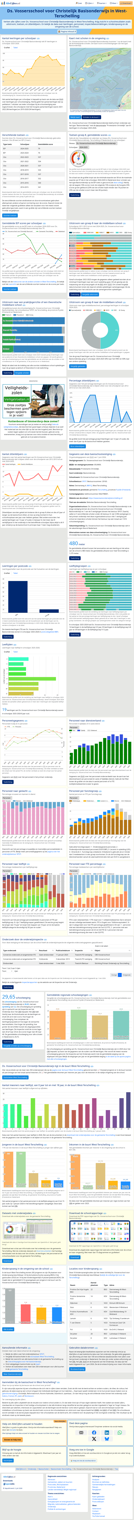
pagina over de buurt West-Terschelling (67, 1070)
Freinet (11, 1396)
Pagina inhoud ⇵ (68, 31)
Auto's (50, 1496)
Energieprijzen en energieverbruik (61, 1501)
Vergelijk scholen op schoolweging (17, 1046)
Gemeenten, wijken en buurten (60, 1482)
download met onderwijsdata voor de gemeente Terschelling (91, 1135)
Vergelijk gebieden (78, 366)
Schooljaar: (73, 147)
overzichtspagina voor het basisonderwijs (24, 1361)
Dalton (5, 1396)
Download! (75, 1257)
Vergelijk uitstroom (90, 294)
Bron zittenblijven (77, 446)
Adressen (51, 1479)
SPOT (84, 481)
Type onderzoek (9, 950)
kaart (38, 1364)
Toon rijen (10, 971)
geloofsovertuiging (9, 1393)
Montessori (29, 1396)
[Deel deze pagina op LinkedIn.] (107, 1432)
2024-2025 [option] (83, 147)
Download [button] (126, 3)
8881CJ (89, 485)
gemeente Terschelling (19, 1369)
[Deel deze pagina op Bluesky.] (107, 1438)
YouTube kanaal (98, 1516)
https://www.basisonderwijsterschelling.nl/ (106, 498)
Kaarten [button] (102, 3)
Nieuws (95, 1487)
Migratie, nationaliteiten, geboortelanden (64, 1504)
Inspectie (79, 950)
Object (97, 950)
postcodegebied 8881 (49, 632)
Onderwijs (52, 1506)
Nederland (61, 1487)
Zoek (80, 3)
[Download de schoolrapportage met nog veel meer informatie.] (100, 1231)
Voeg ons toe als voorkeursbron (84, 1461)
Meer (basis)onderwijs (12, 1374)
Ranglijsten (96, 1489)
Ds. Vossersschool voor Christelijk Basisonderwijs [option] (96, 143)
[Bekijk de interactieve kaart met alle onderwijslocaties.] (100, 80)
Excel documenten (44, 1251)
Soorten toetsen (10, 215)
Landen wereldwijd (55, 1489)
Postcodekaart (98, 1501)
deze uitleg (118, 182)
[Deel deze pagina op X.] (94, 1438)
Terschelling (102, 490)
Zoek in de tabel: (101, 946)
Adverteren (96, 1508)
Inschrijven (8, 1460)
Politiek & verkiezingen (57, 1509)
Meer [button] (114, 3)
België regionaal (70, 1489)
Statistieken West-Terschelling (15, 1077)
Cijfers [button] (90, 3)
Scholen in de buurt (91, 117)
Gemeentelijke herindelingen (103, 1484)
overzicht (12, 284)
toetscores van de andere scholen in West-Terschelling (34, 282)
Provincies (52, 1487)
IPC (16, 1396)
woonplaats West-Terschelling (42, 1356)
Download (8, 1261)
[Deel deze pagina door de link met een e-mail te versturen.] (81, 1432)
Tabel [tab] (15, 47)
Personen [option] (73, 727)
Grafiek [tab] (7, 47)
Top (116, 1469)
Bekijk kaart (75, 117)
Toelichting (75, 195)
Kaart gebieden (98, 1496)
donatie (13, 1430)
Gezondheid (52, 1499)
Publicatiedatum (63, 950)
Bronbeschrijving (77, 1369)
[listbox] (96, 143)
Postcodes (52, 1484)
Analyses (95, 1479)
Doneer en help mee (12, 1440)
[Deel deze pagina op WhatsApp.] (120, 1432)
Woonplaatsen (62, 1484)
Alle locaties (8, 1329)
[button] (38, 38)
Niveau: (72, 143)
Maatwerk (96, 1513)
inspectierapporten (29, 982)
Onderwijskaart (98, 1499)
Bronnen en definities (100, 1482)
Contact (95, 1511)
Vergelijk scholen (22, 373)
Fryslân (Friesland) (123, 490)
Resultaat (43, 950)
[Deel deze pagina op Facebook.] (94, 1432)
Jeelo (20, 1396)
